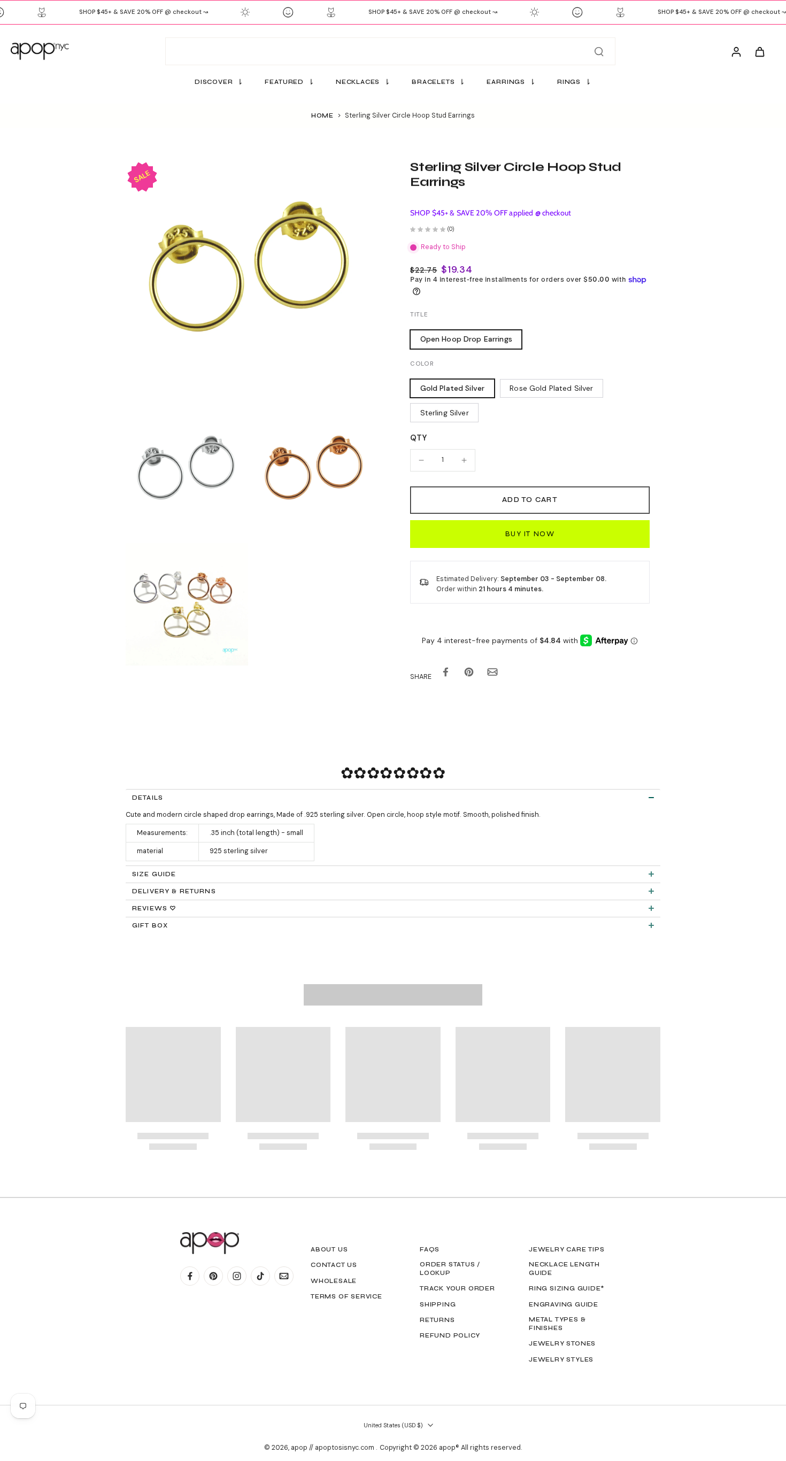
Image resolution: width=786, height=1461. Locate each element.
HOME (322, 115)
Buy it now (529, 534)
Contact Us (334, 1265)
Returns (437, 1320)
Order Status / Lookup (450, 1269)
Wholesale (334, 1281)
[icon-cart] (759, 51)
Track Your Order (457, 1288)
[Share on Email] (492, 674)
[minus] (421, 460)
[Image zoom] (251, 285)
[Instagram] (236, 1276)
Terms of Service (346, 1296)
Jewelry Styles (561, 1359)
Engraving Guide (563, 1304)
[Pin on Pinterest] (469, 674)
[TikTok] (260, 1276)
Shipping (438, 1304)
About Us (329, 1249)
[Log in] (736, 51)
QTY (418, 438)
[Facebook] (189, 1276)
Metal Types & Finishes (557, 1324)
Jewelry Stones (562, 1343)
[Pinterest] (213, 1276)
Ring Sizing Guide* (566, 1288)
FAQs (430, 1249)
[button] (530, 500)
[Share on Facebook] (445, 674)
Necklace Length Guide (564, 1269)
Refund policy (450, 1335)
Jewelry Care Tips (567, 1249)
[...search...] (598, 51)
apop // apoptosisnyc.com (333, 1447)
